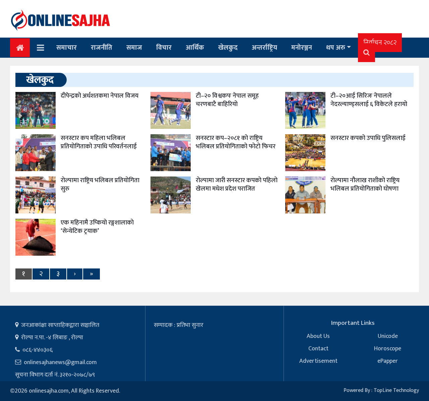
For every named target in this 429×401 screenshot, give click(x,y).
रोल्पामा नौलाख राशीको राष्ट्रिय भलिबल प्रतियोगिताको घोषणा (365, 184)
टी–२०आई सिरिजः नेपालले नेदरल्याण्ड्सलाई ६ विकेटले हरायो (368, 100)
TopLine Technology (396, 390)
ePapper (387, 361)
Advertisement (318, 361)
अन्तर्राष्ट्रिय (264, 47)
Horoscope (387, 349)
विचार (164, 47)
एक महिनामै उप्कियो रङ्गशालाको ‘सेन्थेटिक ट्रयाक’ (97, 226)
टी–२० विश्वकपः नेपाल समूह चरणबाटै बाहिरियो (227, 100)
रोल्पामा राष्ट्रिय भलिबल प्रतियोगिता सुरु (100, 184)
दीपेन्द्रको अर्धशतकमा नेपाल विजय (99, 96)
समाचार (66, 47)
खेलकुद (228, 47)
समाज (134, 47)
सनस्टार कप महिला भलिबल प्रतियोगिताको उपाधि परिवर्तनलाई (99, 142)
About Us (318, 336)
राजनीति (101, 47)
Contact (318, 349)
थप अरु (335, 47)
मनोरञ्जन (301, 47)
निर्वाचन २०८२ (379, 42)
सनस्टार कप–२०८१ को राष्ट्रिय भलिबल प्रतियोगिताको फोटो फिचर (235, 142)
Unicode (388, 336)
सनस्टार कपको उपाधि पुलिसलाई (368, 138)
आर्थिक (195, 47)
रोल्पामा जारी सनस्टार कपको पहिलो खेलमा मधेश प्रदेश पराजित (237, 184)
